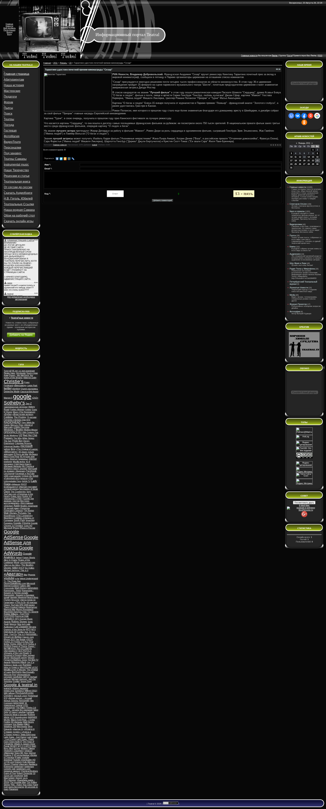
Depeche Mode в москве (15, 714)
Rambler (27, 665)
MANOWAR (18, 703)
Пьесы (293, 235)
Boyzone (15, 600)
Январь (63, 63)
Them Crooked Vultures (15, 607)
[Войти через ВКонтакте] (298, 116)
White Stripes (28, 438)
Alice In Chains (10, 560)
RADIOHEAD (12, 422)
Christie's (8, 695)
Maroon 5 (8, 398)
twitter (8, 388)
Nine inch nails (23, 624)
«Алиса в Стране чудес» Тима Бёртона (19, 733)
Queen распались (29, 389)
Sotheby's (9, 618)
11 (295, 157)
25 (295, 164)
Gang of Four (10, 773)
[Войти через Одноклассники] (304, 122)
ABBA (15, 568)
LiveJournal (9, 473)
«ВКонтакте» (11, 451)
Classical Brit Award (29, 391)
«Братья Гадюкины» (18, 459)
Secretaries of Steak (28, 489)
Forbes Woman (17, 409)
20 (304, 160)
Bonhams (17, 672)
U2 (20, 435)
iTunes (7, 599)
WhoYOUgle (25, 667)
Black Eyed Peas (11, 456)
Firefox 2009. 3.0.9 (18, 644)
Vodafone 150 (10, 726)
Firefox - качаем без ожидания (18, 710)
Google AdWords (18, 550)
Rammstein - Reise (12, 590)
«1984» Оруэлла (21, 427)
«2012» (29, 639)
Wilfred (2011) (31, 690)
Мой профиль (9, 28)
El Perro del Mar (21, 454)
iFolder (18, 757)
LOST (25, 705)
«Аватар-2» (17, 729)
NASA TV (26, 481)
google (22, 396)
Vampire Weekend (18, 597)
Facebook (31, 471)
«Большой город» (18, 657)
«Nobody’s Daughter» (14, 751)
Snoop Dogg (26, 681)
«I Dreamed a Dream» (17, 654)
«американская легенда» (16, 407)
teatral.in (8, 688)
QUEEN (7, 646)
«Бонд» (18, 778)
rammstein (32, 588)
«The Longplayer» (24, 515)
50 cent (10, 762)
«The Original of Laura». (27, 449)
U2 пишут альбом (17, 712)
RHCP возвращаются (15, 485)
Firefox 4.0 (27, 496)
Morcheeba (22, 726)
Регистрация (9, 30)
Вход (9, 34)
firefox (6, 644)
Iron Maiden (18, 724)
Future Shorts (28, 557)
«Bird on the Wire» (12, 565)
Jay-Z (28, 403)
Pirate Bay (17, 441)
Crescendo (9, 588)
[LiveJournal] (73, 158)
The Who (17, 438)
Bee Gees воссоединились (16, 502)
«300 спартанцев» (12, 476)
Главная (47, 63)
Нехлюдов (21, 373)
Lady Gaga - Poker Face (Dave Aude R (19, 740)
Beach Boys (32, 597)
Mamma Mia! (9, 609)
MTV (28, 629)
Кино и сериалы (297, 211)
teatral (94, 145)
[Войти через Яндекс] (310, 116)
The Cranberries (18, 491)
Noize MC (19, 753)
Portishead (33, 696)
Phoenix (31, 575)
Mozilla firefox (19, 461)
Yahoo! (19, 557)
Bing (13, 449)
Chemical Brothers (29, 771)
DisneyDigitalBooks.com (15, 583)
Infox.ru (7, 667)
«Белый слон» (20, 696)
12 (300, 157)
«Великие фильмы (13, 466)
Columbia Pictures (23, 443)
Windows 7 (9, 429)
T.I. (5, 581)
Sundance (19, 690)
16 (317, 157)
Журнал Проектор (298, 304)
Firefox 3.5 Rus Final (23, 642)
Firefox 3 (32, 644)
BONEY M (15, 746)
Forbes (28, 409)
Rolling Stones (19, 621)
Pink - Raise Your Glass (22, 785)
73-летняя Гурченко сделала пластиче (20, 418)
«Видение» (20, 471)
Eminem (18, 762)
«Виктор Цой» (29, 377)
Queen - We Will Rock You (21, 375)
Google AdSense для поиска (21, 542)
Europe (17, 748)
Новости (9, 26)
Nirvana (32, 627)
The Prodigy (20, 417)
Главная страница (16, 74)
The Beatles (27, 565)
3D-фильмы (16, 722)
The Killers (21, 707)
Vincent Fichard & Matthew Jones (19, 658)
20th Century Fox (30, 432)
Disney (7, 567)
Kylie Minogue (28, 762)
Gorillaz (16, 681)
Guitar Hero (16, 496)
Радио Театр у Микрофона (302, 269)
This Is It (21, 634)
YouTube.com (10, 494)
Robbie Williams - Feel (14, 614)
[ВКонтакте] (57, 158)
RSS (320, 55)
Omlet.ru (15, 667)
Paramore (13, 789)
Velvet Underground (29, 578)
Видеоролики (296, 224)
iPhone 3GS (9, 639)
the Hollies (29, 568)
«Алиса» (28, 751)
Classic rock (28, 637)
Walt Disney (21, 588)
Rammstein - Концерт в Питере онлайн (19, 591)
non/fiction (17, 677)
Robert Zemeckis (24, 773)
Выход (9, 32)
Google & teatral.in (20, 685)
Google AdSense (13, 534)
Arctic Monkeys (11, 435)
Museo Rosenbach (24, 609)
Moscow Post (10, 674)
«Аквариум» (9, 707)
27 (304, 164)
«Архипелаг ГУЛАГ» (13, 498)
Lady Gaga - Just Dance (15, 737)
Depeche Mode (12, 391)
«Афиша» (15, 484)
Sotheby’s (14, 402)
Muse (16, 562)
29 (313, 164)
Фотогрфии (295, 311)
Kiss (26, 753)
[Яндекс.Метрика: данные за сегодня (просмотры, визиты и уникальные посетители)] (304, 482)
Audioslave (9, 627)
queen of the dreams (13, 377)
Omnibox (19, 525)
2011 (55, 63)
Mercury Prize (16, 425)
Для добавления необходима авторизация (21, 298)
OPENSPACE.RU (13, 432)
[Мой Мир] (69, 158)
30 (317, 164)
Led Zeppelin (21, 626)
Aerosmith (24, 700)
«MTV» (26, 677)
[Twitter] (61, 158)
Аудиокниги (295, 254)
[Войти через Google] (317, 116)
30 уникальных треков (15, 704)
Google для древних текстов (19, 499)
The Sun (8, 441)
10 (291, 157)
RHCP (21, 568)
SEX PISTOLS (24, 651)
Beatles (19, 429)
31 (291, 168)
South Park (19, 520)
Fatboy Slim (25, 586)
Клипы (293, 246)
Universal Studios (12, 446)
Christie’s (14, 381)
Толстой (8, 371)
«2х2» (35, 397)
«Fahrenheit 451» (12, 478)
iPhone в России (27, 528)
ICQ (6, 698)
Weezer (13, 624)
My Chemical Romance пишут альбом (19, 467)
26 (300, 164)
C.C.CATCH (25, 746)
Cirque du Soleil (30, 476)
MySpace (33, 454)
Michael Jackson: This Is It (16, 570)
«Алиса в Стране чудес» (19, 730)
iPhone (16, 528)
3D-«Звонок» (10, 780)
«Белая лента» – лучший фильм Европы (18, 699)
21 (309, 160)
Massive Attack (18, 662)
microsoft (26, 446)
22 (313, 160)
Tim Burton (29, 510)
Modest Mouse (31, 430)
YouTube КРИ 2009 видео (23, 605)
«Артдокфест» (11, 651)
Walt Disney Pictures (15, 513)
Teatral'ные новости (22, 318)
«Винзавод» (20, 385)
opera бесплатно (16, 787)
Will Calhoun (9, 693)
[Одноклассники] (65, 158)
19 (300, 160)
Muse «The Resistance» (24, 412)
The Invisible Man (18, 782)
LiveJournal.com (27, 562)
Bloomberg (9, 518)
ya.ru (25, 778)
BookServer (31, 607)
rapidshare (19, 766)
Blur (25, 575)
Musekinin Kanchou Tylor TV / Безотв (21, 612)
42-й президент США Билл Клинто (17, 462)
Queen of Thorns (19, 646)
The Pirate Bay (14, 581)
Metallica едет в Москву (15, 670)
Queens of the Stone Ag (14, 629)
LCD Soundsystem (18, 717)
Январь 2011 (304, 143)
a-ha (17, 578)
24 (291, 164)
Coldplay (8, 417)
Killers (27, 724)
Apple (17, 505)
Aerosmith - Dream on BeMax (21, 635)
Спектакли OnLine (298, 204)
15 (313, 157)
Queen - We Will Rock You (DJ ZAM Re (19, 647)
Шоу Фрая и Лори (298, 263)
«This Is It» (20, 602)
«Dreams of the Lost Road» (16, 653)
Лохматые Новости (299, 287)
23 (70, 63)
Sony (28, 491)
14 (309, 157)
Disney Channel (11, 764)
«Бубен (8, 414)
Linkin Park (32, 385)
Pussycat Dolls (22, 616)
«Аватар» (13, 573)
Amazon (24, 478)
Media (292, 295)
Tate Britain (20, 639)
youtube (9, 578)
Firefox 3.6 (31, 707)
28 (309, 164)
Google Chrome (21, 523)
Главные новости (60, 145)
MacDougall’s (28, 672)
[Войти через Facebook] (304, 116)
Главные (9, 24)
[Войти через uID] (291, 116)
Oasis (7, 491)
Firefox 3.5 (9, 642)
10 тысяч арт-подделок (19, 774)
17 (291, 160)
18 (295, 160)
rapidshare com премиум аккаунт (17, 770)
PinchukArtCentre (24, 693)
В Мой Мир (304, 505)
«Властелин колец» (22, 414)
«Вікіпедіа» (9, 753)
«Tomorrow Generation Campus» (17, 509)
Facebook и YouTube (25, 473)
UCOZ (35, 667)
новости (254, 55)
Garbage (30, 712)
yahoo (7, 449)
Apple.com (17, 665)
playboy (16, 388)
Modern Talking (28, 748)
